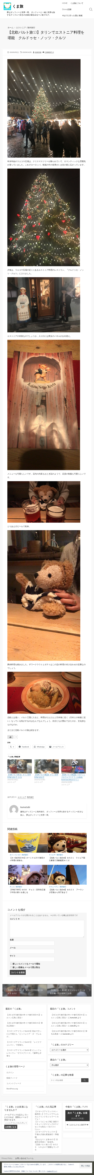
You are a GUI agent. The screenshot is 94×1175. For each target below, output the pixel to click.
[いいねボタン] (10, 737)
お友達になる (10, 1127)
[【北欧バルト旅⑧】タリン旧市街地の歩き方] (46, 766)
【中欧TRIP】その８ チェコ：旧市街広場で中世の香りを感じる (27, 890)
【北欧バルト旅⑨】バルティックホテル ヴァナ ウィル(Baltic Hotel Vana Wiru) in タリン (73, 777)
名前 (12, 939)
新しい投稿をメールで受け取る (26, 967)
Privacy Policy (6, 1158)
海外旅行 (31, 27)
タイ (11, 855)
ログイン (10, 1072)
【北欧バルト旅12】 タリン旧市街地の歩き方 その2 (19, 776)
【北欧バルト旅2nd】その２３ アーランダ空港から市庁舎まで (66, 890)
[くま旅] (7, 6)
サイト (13, 955)
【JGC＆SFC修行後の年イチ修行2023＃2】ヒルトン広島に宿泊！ (24, 1016)
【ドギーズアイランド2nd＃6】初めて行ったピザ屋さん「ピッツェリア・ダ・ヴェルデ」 (23, 1034)
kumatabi (38, 52)
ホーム (10, 27)
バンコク (17, 855)
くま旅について (76, 3)
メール (13, 947)
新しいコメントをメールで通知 (26, 963)
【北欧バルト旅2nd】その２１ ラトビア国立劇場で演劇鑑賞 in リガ (67, 859)
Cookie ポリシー (52, 1171)
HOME (64, 3)
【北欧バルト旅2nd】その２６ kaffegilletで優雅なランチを (47, 1147)
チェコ (12, 887)
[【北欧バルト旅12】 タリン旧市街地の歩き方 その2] (19, 766)
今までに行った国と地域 (72, 15)
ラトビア (52, 855)
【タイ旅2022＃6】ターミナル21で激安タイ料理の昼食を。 (27, 859)
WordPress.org (12, 1089)
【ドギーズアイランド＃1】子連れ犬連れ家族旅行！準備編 (47, 1134)
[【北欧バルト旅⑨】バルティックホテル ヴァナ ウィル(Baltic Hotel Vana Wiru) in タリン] (73, 766)
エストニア (21, 27)
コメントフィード (13, 1083)
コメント (15, 919)
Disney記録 (66, 9)
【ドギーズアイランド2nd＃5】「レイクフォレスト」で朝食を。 (23, 1043)
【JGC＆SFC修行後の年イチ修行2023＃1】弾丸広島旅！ (24, 1024)
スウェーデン (54, 887)
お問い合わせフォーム (24, 1158)
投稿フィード (12, 1078)
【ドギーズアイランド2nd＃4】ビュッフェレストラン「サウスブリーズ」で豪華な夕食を (23, 1053)
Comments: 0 (49, 52)
